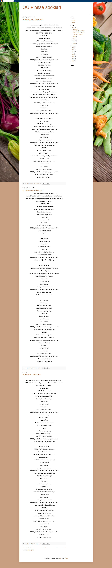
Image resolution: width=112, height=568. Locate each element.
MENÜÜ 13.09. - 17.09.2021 (32, 190)
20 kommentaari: (37, 543)
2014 (73, 56)
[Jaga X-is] (46, 184)
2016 (73, 53)
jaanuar (74, 43)
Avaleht (44, 547)
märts (74, 40)
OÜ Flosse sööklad (41, 7)
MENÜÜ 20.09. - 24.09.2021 (32, 20)
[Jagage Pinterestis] (49, 184)
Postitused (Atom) (30, 550)
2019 (73, 47)
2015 (73, 54)
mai (74, 38)
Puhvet (73, 20)
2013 (73, 58)
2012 (73, 60)
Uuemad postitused (27, 547)
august (74, 36)
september (75, 29)
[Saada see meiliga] (43, 184)
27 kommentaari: (37, 183)
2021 (73, 27)
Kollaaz (73, 22)
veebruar (75, 41)
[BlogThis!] (44, 184)
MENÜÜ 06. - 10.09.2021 (31, 375)
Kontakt (73, 19)
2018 (73, 49)
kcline (60, 558)
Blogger (66, 558)
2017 (73, 51)
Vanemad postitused (61, 547)
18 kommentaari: (37, 367)
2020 (73, 45)
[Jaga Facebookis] (47, 184)
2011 (73, 61)
